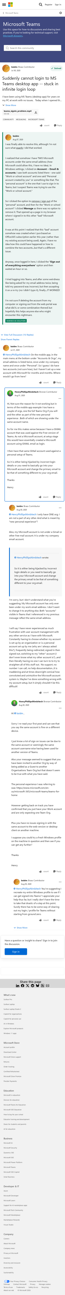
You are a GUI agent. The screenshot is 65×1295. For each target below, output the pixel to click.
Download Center (10, 1052)
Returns (6, 1062)
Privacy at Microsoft (11, 1253)
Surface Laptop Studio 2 (12, 1009)
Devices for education (12, 1100)
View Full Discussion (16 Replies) (19, 334)
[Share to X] (27, 985)
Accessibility (8, 1268)
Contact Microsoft (19, 1284)
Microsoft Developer (11, 1195)
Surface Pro (8, 999)
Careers (6, 1238)
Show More (10, 105)
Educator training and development (16, 1119)
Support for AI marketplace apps (15, 1205)
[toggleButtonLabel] (60, 13)
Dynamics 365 (9, 1152)
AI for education (9, 1129)
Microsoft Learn (9, 1200)
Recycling (45, 1287)
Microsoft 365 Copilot (12, 1172)
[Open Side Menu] (4, 4)
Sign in (16, 951)
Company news (9, 1248)
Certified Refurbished (11, 1071)
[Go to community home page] (10, 4)
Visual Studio (8, 1225)
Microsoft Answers (13, 35)
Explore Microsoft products (13, 1028)
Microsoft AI (8, 1143)
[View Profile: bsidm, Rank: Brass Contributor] (6, 68)
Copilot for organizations (13, 1014)
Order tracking (9, 1066)
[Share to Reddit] (32, 985)
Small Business (9, 1177)
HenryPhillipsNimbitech (17, 354)
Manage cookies (45, 1284)
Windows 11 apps (10, 1033)
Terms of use (8, 1287)
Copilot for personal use (12, 1019)
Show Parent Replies (10, 339)
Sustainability (9, 1272)
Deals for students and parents (15, 1124)
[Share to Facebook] (22, 985)
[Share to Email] (47, 985)
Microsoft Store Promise (12, 1076)
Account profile (9, 1047)
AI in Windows (9, 1023)
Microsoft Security (10, 1148)
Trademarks (20, 1287)
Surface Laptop (9, 1004)
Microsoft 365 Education (12, 1109)
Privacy (32, 1284)
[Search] (40, 4)
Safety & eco (33, 1287)
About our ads (9, 1290)
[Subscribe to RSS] (42, 985)
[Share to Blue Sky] (37, 985)
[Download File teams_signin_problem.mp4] (36, 112)
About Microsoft (9, 1243)
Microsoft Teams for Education (15, 1105)
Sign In (58, 4)
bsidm (14, 66)
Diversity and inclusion (12, 1263)
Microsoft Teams (11, 13)
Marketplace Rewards (12, 1220)
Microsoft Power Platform (13, 1162)
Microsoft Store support (12, 1057)
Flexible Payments (10, 1081)
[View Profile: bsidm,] (8, 137)
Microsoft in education (12, 1095)
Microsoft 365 (9, 1157)
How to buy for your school (13, 1114)
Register (48, 4)
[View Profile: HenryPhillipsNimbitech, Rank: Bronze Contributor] (10, 393)
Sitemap (7, 1284)
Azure (6, 1191)
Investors (7, 1258)
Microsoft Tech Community (13, 1210)
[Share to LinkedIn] (17, 985)
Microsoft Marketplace (12, 1215)
